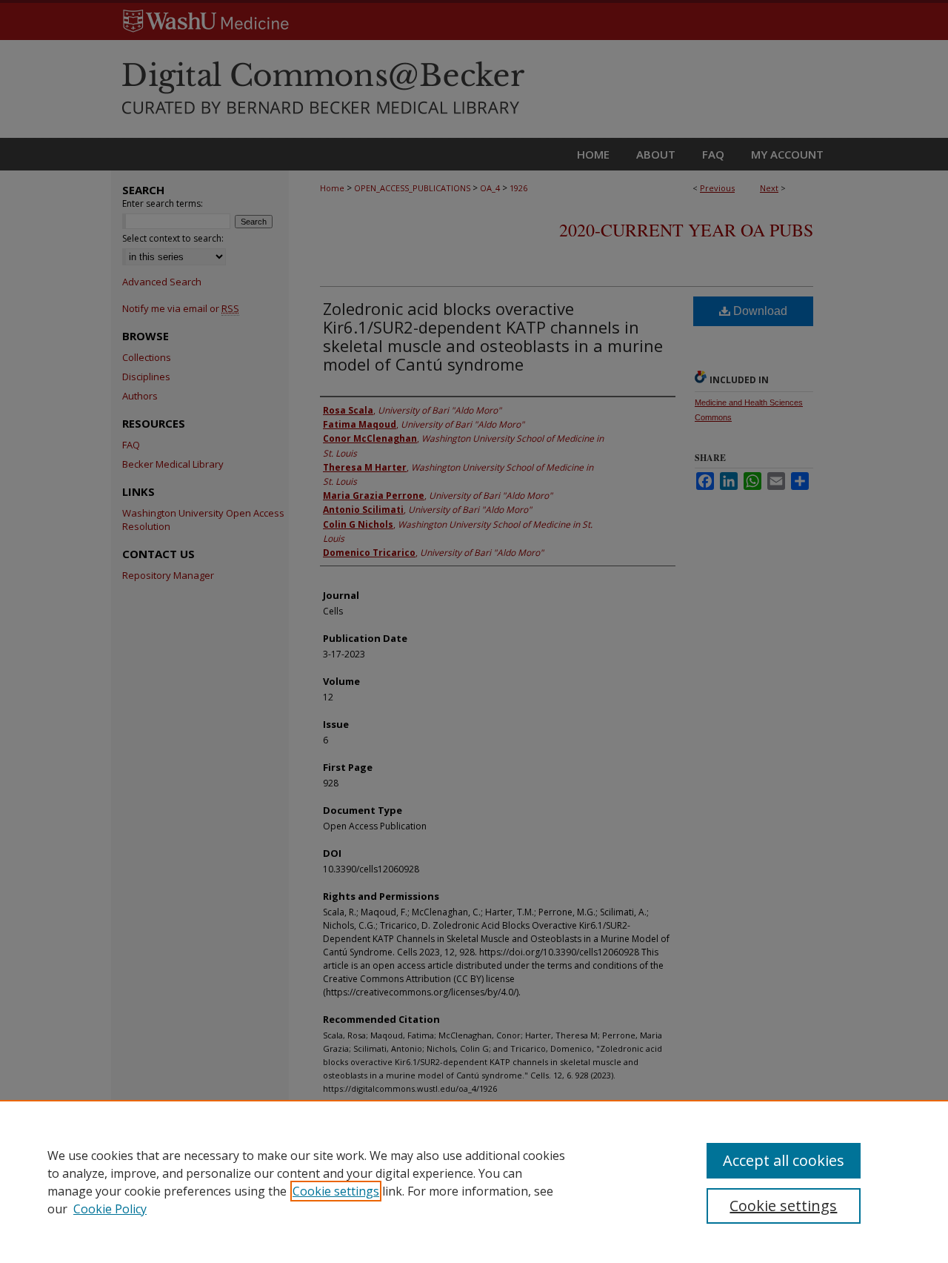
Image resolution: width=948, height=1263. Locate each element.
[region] (474, 1181)
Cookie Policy (110, 1209)
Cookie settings (336, 1191)
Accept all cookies (783, 1160)
